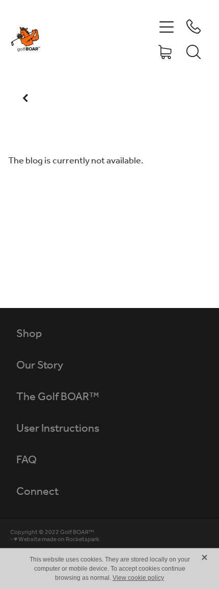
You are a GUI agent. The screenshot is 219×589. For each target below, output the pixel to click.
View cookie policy (138, 577)
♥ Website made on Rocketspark (56, 539)
